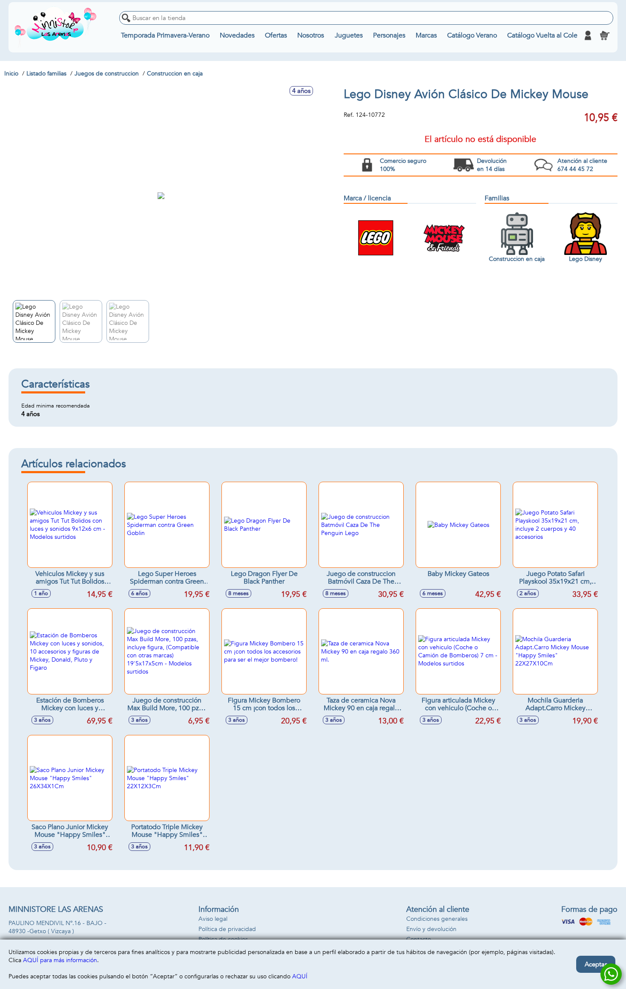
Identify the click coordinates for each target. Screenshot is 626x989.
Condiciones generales (437, 919)
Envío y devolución (431, 929)
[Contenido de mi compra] (604, 35)
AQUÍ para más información (60, 960)
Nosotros (310, 35)
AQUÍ (299, 976)
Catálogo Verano (472, 35)
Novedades (237, 35)
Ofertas (276, 35)
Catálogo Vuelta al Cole (542, 35)
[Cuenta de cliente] (587, 35)
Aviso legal (212, 919)
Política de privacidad (227, 929)
